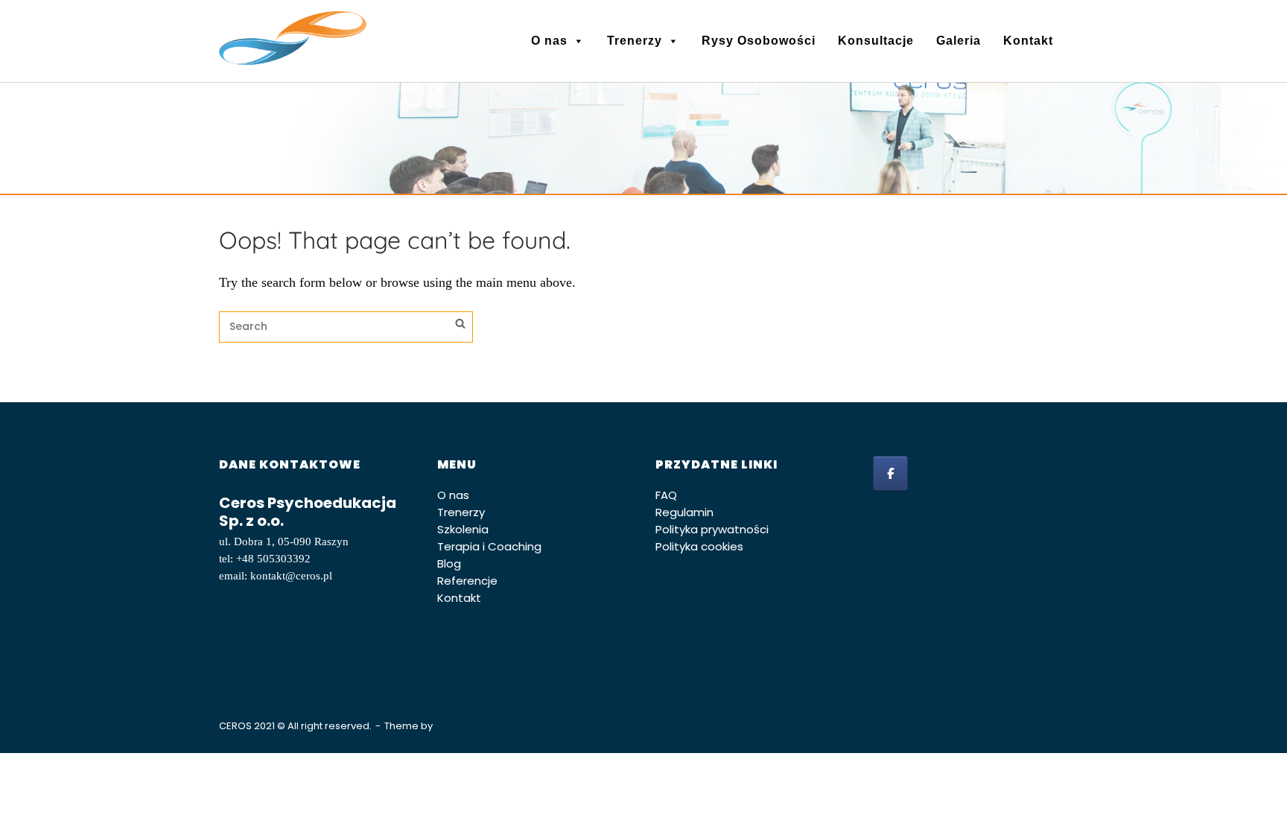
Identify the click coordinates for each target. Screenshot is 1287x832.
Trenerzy (634, 40)
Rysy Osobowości (759, 40)
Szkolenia (463, 529)
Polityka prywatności (712, 529)
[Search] (460, 325)
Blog (449, 563)
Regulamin (684, 512)
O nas (549, 40)
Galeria (958, 40)
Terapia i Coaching (489, 546)
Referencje (467, 580)
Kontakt (1028, 40)
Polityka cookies (699, 546)
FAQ (666, 495)
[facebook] (890, 473)
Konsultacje (876, 40)
